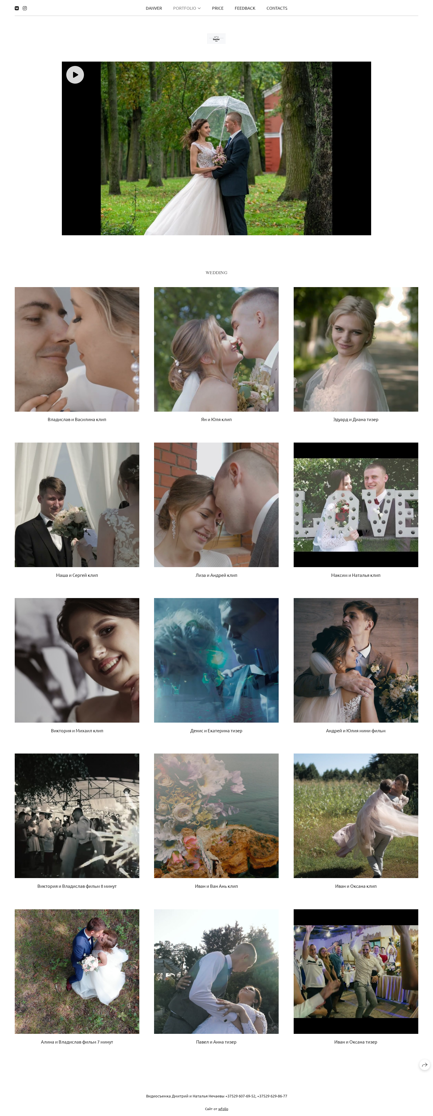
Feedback (245, 8)
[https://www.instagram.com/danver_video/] (25, 8)
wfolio (223, 1108)
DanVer (154, 8)
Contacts (277, 8)
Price (218, 8)
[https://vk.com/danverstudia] (17, 8)
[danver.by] (216, 39)
